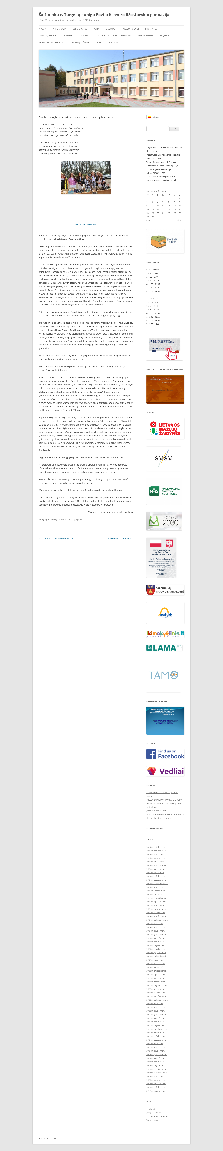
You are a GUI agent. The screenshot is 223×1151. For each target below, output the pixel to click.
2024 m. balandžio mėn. (157, 919)
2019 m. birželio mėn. (155, 1087)
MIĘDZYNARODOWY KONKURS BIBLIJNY (164, 799)
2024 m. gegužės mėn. (156, 916)
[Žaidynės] (165, 438)
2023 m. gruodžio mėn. (156, 934)
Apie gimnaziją (59, 29)
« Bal (148, 220)
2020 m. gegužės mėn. (156, 1069)
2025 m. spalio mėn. (155, 872)
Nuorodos (86, 35)
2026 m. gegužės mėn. (156, 850)
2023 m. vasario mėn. (155, 963)
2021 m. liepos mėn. (155, 1032)
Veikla (96, 29)
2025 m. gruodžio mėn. (156, 865)
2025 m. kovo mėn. (154, 887)
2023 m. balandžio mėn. (157, 956)
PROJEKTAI (164, 35)
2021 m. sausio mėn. (155, 1050)
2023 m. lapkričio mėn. (156, 938)
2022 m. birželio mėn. (155, 992)
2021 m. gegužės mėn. (156, 1040)
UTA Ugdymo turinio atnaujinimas (114, 35)
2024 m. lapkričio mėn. (156, 901)
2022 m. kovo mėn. (154, 1003)
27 (169, 213)
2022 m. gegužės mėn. (156, 996)
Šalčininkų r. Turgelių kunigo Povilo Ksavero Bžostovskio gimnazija (104, 14)
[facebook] (165, 758)
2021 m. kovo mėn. (154, 1043)
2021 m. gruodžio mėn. (156, 1014)
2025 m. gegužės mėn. (156, 879)
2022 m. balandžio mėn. (157, 1000)
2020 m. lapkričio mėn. (156, 1058)
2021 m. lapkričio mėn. (156, 1018)
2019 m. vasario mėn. (155, 1090)
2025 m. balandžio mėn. (157, 883)
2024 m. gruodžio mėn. (156, 898)
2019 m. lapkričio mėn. (156, 1083)
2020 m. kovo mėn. (154, 1076)
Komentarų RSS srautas (157, 1116)
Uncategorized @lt (58, 519)
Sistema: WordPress (47, 1138)
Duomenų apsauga (48, 35)
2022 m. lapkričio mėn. (156, 974)
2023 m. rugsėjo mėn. (156, 945)
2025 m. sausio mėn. (155, 894)
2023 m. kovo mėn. (154, 959)
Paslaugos (69, 35)
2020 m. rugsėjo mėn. (156, 1065)
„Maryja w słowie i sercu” (157, 810)
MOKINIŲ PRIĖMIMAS (81, 42)
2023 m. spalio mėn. (155, 941)
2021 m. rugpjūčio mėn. (156, 1029)
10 (153, 205)
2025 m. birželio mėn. (155, 876)
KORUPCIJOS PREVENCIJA (107, 42)
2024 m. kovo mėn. (154, 923)
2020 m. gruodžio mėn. (156, 1054)
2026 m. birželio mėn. (155, 847)
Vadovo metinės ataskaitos (52, 42)
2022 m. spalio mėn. (155, 978)
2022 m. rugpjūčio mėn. (156, 985)
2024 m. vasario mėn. (155, 927)
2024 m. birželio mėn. (155, 912)
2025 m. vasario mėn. (155, 890)
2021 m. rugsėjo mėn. (156, 1025)
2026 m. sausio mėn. (155, 861)
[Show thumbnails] (86, 224)
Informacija (151, 29)
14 (175, 205)
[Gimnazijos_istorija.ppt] (165, 721)
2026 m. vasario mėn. (155, 858)
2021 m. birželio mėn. (155, 1036)
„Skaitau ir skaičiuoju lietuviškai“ (56, 538)
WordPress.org (153, 1120)
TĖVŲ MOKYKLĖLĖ (145, 35)
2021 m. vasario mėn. (155, 1047)
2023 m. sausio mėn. (155, 967)
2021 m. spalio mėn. (155, 1021)
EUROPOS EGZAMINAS (120, 538)
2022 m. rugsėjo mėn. (156, 981)
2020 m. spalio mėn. (155, 1061)
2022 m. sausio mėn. (155, 1010)
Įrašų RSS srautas (154, 1112)
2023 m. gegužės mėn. (156, 952)
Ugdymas (110, 29)
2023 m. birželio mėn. (155, 949)
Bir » (179, 220)
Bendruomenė (80, 29)
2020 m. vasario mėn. (155, 1080)
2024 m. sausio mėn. (155, 930)
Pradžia (42, 29)
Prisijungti (150, 1109)
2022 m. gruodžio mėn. (156, 970)
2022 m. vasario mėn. (155, 1007)
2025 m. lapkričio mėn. (156, 869)
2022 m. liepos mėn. (155, 989)
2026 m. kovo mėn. (154, 854)
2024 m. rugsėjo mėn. (156, 909)
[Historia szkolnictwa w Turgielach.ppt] (165, 389)
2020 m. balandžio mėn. (157, 1072)
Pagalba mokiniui (130, 29)
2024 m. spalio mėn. (155, 905)
